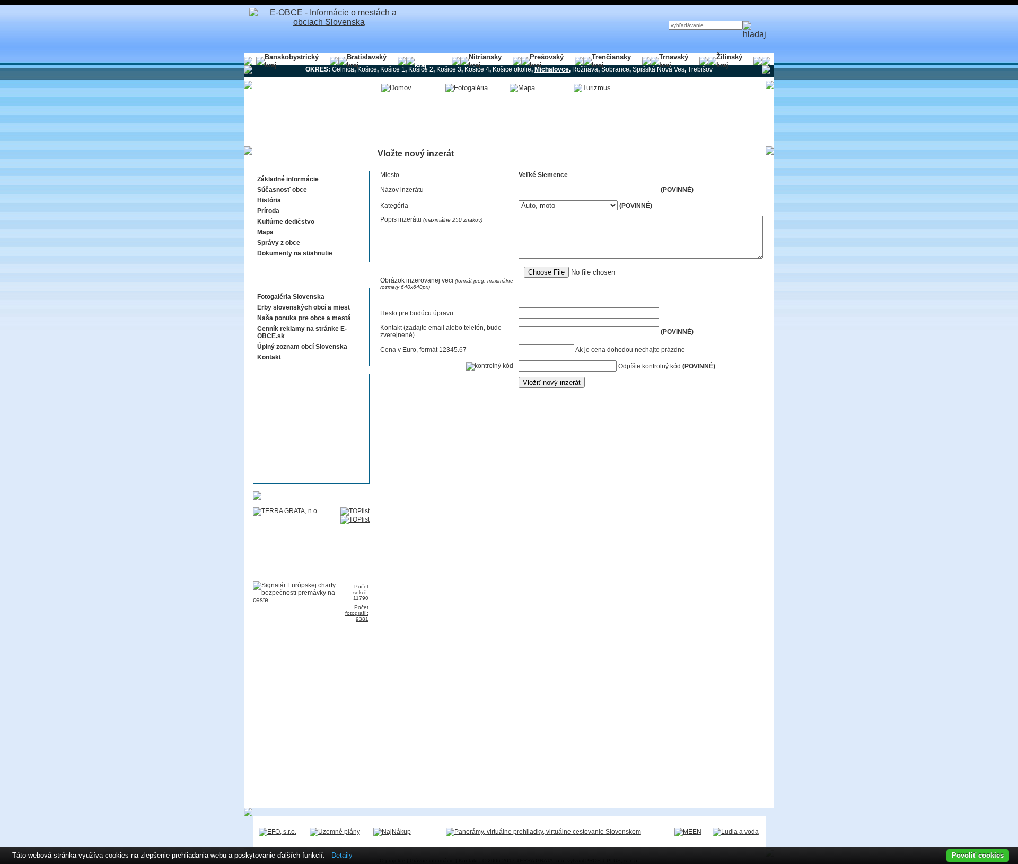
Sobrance (615, 69)
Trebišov (700, 69)
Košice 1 (392, 69)
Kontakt (269, 357)
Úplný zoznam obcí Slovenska (302, 346)
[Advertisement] (308, 429)
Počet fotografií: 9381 (356, 613)
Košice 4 (476, 69)
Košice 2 (420, 69)
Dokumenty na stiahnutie (294, 253)
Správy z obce (278, 242)
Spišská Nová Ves (658, 69)
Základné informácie (288, 179)
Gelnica (343, 69)
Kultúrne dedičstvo (285, 221)
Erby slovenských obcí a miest (303, 307)
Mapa (265, 232)
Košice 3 (448, 69)
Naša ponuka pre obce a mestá (304, 318)
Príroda (268, 211)
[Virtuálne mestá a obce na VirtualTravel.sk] (543, 831)
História (269, 200)
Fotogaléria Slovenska (290, 297)
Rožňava (585, 69)
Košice (367, 69)
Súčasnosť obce (282, 189)
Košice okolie (512, 69)
